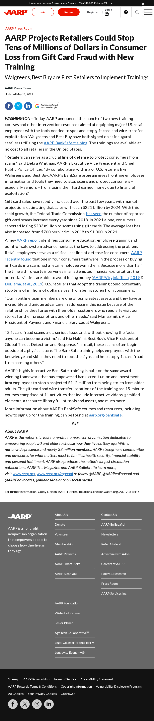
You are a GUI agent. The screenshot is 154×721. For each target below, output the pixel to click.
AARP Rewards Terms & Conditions (32, 686)
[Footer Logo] (28, 517)
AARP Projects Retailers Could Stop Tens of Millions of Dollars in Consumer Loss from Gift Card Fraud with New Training (76, 52)
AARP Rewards (65, 554)
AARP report (28, 240)
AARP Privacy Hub (36, 679)
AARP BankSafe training (65, 142)
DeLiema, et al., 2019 (23, 283)
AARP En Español (113, 524)
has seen (93, 213)
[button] (137, 12)
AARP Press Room (18, 28)
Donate (60, 524)
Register (93, 12)
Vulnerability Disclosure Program (119, 686)
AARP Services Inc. (114, 593)
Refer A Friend (111, 544)
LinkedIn (28, 106)
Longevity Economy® (70, 652)
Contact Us (109, 514)
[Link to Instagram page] (37, 704)
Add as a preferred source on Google (54, 106)
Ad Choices (16, 693)
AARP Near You (66, 573)
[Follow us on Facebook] (13, 704)
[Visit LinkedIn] (49, 704)
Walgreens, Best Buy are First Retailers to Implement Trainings (76, 77)
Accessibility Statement (96, 679)
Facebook (9, 106)
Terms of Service (65, 679)
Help (126, 12)
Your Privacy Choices (42, 693)
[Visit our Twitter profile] (25, 704)
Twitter (18, 106)
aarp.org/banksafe (105, 414)
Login (108, 9)
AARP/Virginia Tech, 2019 (116, 277)
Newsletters (109, 534)
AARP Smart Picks (67, 564)
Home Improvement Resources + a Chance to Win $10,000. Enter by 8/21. (69, 3)
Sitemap (13, 679)
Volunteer (61, 534)
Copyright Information (76, 686)
